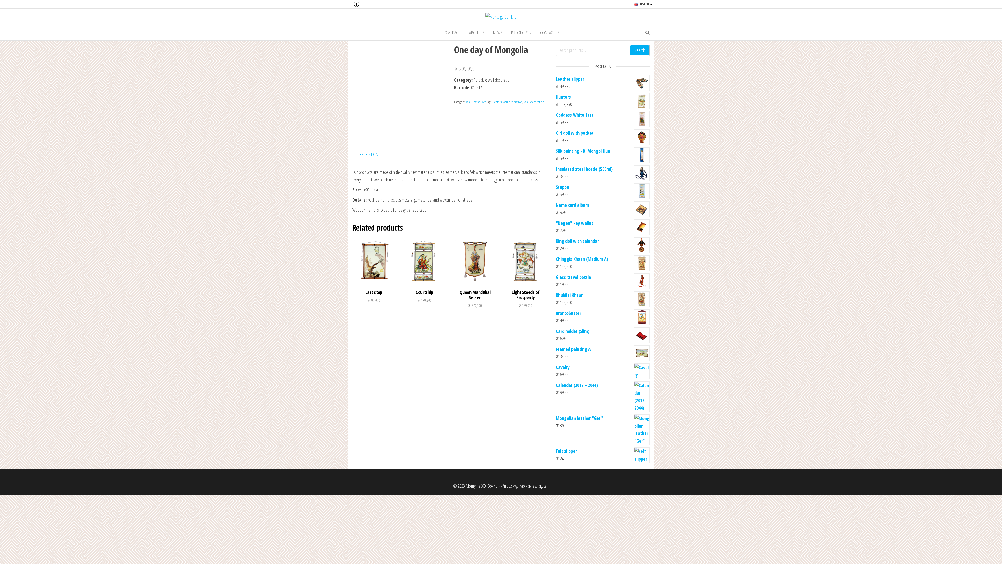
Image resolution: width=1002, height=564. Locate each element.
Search (639, 50)
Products (520, 33)
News (498, 33)
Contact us (550, 33)
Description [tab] (367, 154)
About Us (477, 33)
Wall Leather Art (476, 101)
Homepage (452, 33)
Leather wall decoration (507, 101)
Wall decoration (534, 101)
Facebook (356, 4)
